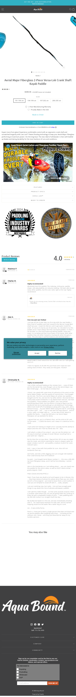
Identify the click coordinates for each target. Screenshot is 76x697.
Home (37, 76)
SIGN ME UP (53, 683)
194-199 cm (31, 101)
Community (37, 650)
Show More (33, 303)
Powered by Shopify (38, 694)
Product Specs (38, 191)
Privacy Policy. (49, 347)
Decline (57, 353)
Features (38, 187)
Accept (37, 353)
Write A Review (9, 260)
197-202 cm (44, 101)
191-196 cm (19, 101)
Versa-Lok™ (38, 196)
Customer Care (37, 637)
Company (37, 643)
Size (38, 97)
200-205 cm (56, 101)
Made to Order (38, 115)
